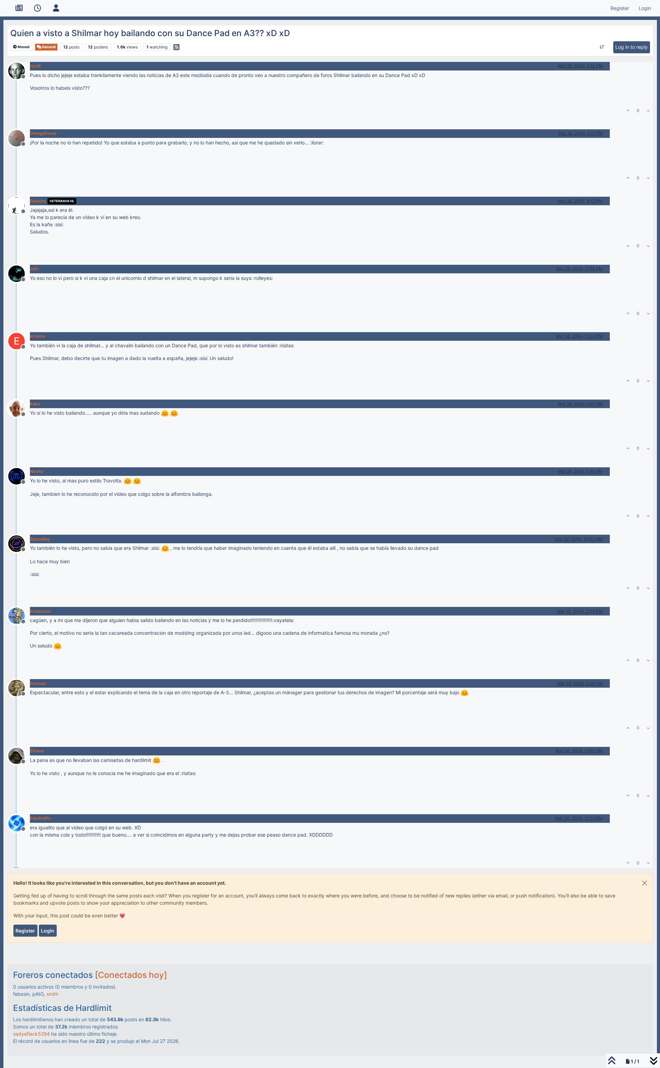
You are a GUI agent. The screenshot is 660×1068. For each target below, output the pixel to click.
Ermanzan (40, 611)
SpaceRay (40, 539)
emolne (37, 336)
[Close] (644, 883)
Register (25, 931)
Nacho (36, 471)
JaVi (34, 268)
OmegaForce (43, 133)
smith (52, 994)
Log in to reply (631, 47)
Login (47, 931)
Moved (23, 47)
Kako (35, 403)
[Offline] (19, 70)
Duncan (38, 683)
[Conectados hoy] (131, 975)
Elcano (37, 750)
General (48, 47)
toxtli (35, 65)
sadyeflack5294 (31, 1034)
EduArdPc (40, 818)
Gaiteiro (38, 201)
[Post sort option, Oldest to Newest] (602, 47)
